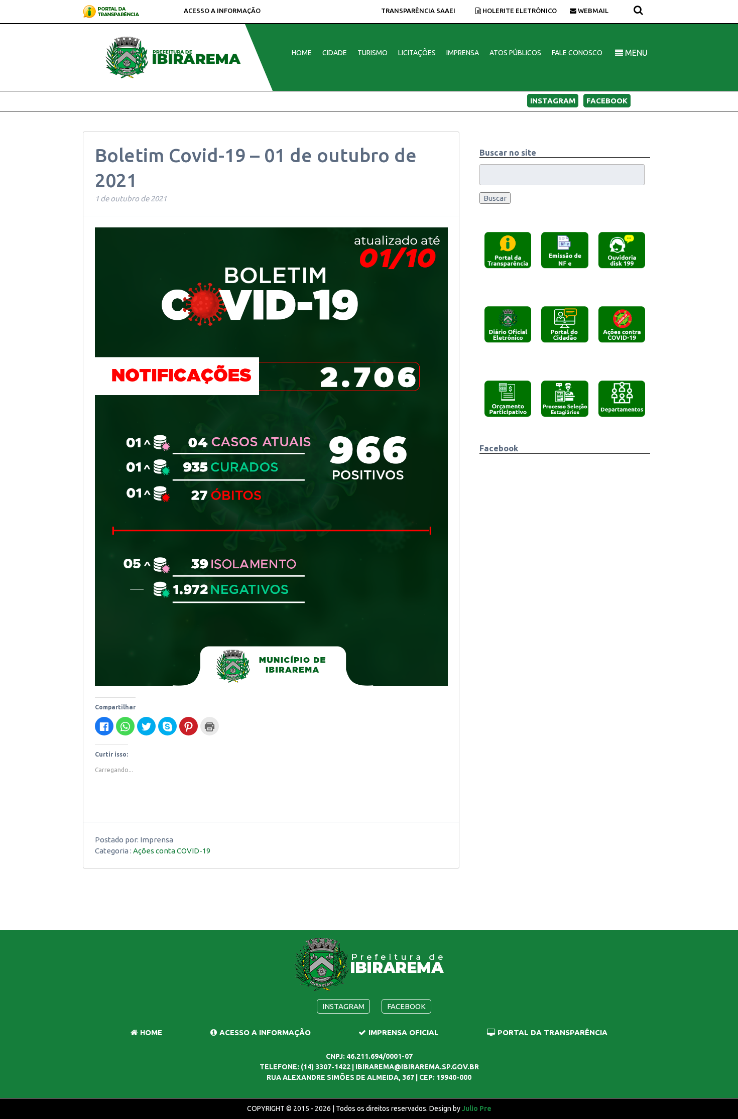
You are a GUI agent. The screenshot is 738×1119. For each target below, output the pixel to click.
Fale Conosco (577, 53)
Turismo (372, 53)
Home (302, 53)
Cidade (334, 53)
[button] (508, 250)
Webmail (592, 10)
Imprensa (462, 53)
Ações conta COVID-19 (171, 850)
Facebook (607, 100)
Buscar (495, 198)
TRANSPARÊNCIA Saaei (418, 10)
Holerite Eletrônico (519, 10)
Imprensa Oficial (403, 1032)
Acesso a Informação (222, 10)
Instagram (552, 100)
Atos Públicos (515, 53)
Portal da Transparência (552, 1032)
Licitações (417, 53)
